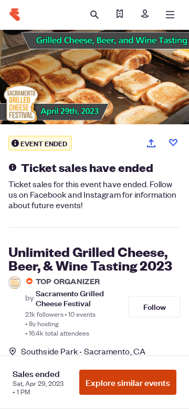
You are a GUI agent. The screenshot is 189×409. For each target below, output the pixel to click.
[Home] (14, 14)
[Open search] (94, 14)
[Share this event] (151, 143)
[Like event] (173, 142)
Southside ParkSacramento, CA (83, 351)
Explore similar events (128, 382)
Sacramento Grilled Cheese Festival (70, 298)
